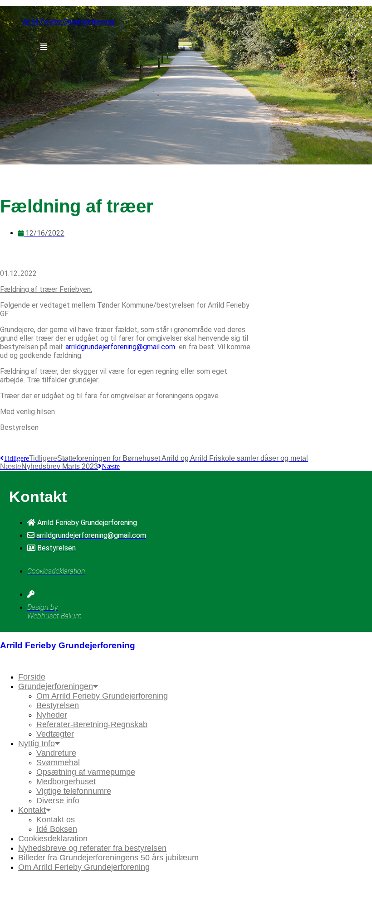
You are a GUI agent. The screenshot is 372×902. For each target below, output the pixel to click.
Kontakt (32, 810)
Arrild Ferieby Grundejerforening (69, 21)
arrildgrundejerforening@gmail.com (120, 346)
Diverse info (57, 800)
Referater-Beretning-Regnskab (91, 724)
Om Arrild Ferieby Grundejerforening (102, 695)
